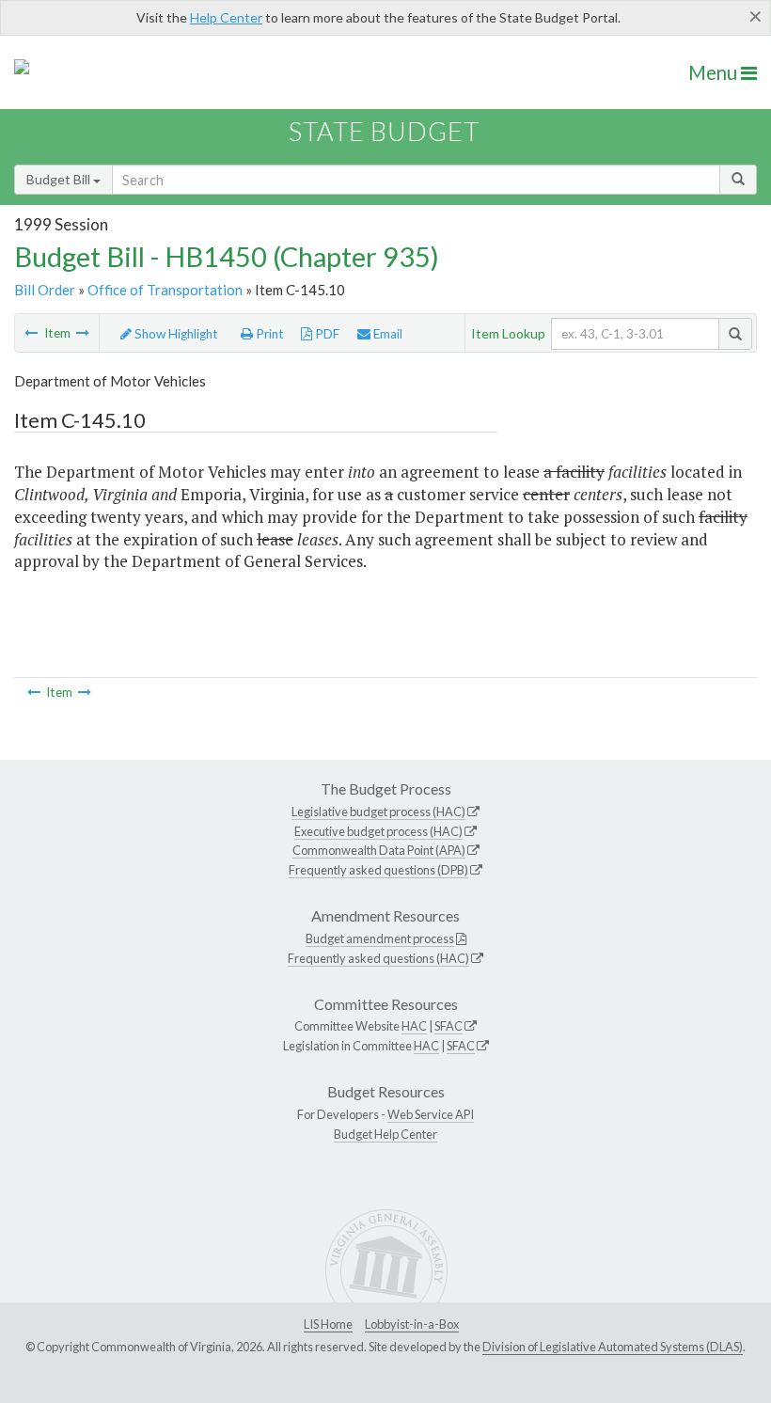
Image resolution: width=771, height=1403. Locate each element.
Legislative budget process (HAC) (378, 811)
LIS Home (328, 1324)
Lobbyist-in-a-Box (412, 1324)
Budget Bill (59, 179)
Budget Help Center (385, 1134)
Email (386, 333)
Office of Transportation (165, 289)
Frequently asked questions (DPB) (378, 869)
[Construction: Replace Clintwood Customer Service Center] (82, 332)
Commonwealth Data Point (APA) (378, 850)
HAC (414, 1025)
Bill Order (44, 289)
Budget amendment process (380, 938)
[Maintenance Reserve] (31, 332)
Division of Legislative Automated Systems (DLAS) (612, 1346)
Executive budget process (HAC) (378, 831)
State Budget (384, 131)
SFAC (448, 1025)
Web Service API (430, 1114)
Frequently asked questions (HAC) (378, 958)
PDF (325, 333)
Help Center (226, 17)
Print (268, 333)
